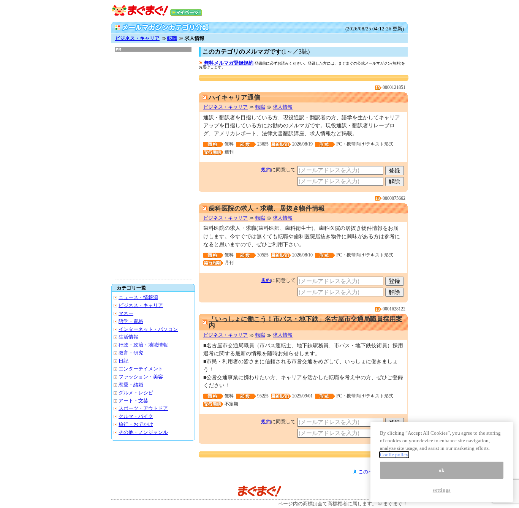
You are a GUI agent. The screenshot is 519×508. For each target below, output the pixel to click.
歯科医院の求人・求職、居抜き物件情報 (267, 208)
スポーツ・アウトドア (143, 408)
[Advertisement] (153, 166)
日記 (123, 361)
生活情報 (128, 337)
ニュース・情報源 (138, 297)
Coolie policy (394, 454)
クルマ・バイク (136, 416)
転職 (172, 38)
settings (442, 490)
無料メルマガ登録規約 (228, 63)
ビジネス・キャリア (137, 38)
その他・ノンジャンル (143, 432)
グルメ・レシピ (136, 393)
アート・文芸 (133, 401)
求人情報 (283, 107)
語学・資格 (131, 321)
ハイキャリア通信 (234, 97)
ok (442, 470)
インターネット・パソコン (148, 329)
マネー (126, 313)
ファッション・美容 (141, 377)
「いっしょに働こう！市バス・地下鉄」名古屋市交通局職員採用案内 (305, 322)
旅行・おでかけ (136, 424)
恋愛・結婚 (131, 385)
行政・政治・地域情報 (143, 345)
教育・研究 (131, 353)
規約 (266, 169)
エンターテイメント (141, 369)
